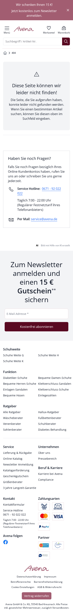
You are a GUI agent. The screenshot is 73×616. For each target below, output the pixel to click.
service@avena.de (44, 219)
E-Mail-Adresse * (18, 314)
